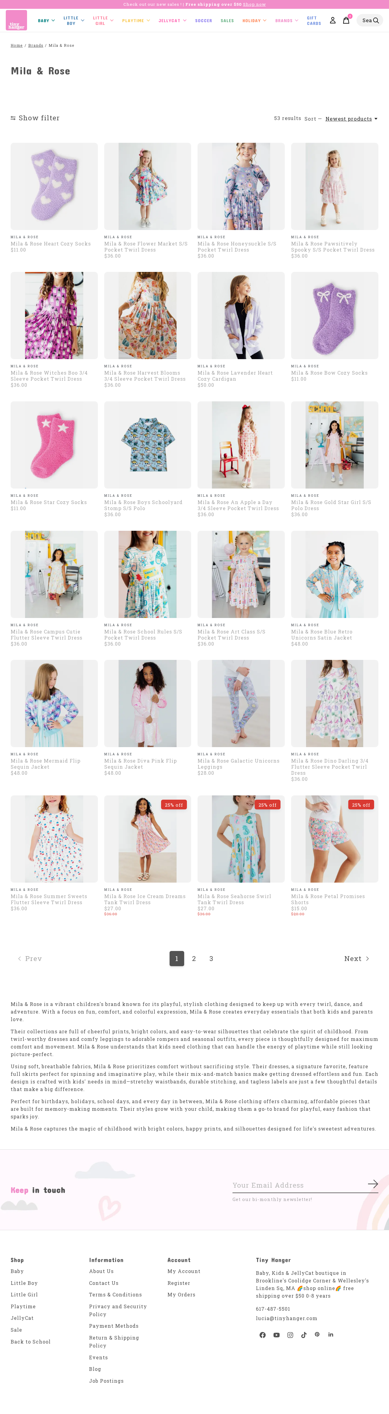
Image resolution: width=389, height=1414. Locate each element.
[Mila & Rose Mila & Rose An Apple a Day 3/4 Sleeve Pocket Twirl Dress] (241, 445)
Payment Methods (114, 1326)
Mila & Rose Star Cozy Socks (49, 502)
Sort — (313, 118)
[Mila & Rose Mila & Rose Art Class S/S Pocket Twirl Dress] (241, 574)
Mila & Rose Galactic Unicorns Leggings (239, 763)
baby (43, 20)
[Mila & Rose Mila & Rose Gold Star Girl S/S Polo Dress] (334, 445)
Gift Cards (314, 20)
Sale (16, 1329)
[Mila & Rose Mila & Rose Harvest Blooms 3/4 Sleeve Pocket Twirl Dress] (147, 315)
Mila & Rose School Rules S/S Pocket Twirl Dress (143, 634)
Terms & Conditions (115, 1294)
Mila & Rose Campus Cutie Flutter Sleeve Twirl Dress (46, 634)
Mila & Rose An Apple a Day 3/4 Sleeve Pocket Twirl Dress (238, 505)
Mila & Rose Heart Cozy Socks (51, 243)
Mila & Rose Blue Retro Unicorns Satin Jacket (322, 634)
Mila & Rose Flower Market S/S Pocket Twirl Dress (146, 246)
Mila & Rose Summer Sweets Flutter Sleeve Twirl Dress (49, 899)
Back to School (31, 1341)
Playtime (133, 20)
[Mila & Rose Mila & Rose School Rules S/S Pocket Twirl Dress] (147, 574)
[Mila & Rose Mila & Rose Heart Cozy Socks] (54, 186)
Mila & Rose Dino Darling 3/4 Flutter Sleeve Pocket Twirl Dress (330, 766)
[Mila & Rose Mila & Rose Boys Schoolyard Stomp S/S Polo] (147, 445)
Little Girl (24, 1294)
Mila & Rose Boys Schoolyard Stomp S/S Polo (143, 505)
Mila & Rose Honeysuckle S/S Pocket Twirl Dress (237, 246)
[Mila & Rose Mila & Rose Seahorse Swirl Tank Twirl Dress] (241, 839)
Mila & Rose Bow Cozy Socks (329, 372)
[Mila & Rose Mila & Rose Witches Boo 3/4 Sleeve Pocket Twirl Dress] (54, 315)
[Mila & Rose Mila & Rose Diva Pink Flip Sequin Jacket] (147, 703)
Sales (227, 20)
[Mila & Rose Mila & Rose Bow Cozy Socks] (334, 315)
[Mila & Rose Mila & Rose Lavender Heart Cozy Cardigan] (241, 315)
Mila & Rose (25, 237)
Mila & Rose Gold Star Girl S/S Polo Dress (331, 505)
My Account (184, 1271)
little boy (71, 20)
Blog (95, 1369)
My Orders (181, 1294)
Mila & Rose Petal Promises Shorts (328, 899)
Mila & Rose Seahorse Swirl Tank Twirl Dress (234, 899)
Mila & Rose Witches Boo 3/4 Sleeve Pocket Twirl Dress (49, 375)
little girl (100, 20)
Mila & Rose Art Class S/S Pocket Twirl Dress (232, 634)
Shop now (254, 4)
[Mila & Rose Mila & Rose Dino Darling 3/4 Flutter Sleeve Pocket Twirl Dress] (334, 703)
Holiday (252, 20)
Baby (17, 1271)
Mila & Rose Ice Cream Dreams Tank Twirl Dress (145, 899)
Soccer (203, 20)
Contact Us (104, 1283)
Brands (284, 20)
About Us (101, 1271)
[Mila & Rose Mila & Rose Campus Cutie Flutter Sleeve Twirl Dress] (54, 574)
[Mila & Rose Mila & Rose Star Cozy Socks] (54, 445)
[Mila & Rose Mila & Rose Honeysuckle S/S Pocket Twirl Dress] (241, 186)
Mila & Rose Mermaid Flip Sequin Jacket (46, 763)
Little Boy (24, 1283)
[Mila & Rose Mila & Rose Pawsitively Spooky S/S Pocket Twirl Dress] (334, 186)
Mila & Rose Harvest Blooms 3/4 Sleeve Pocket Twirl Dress (145, 375)
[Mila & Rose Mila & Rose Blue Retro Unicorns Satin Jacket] (334, 574)
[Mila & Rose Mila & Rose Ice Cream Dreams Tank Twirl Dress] (147, 839)
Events (98, 1357)
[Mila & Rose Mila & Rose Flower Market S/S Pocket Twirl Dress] (147, 186)
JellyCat (170, 20)
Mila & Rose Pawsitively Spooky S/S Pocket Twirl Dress (333, 246)
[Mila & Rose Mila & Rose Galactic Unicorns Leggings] (241, 703)
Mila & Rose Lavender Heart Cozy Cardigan (235, 375)
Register (178, 1283)
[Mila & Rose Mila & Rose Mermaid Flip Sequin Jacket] (54, 703)
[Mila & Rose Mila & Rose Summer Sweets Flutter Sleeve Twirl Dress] (54, 839)
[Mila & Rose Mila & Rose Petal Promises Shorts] (334, 839)
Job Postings (106, 1381)
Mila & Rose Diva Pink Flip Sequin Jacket (140, 763)
